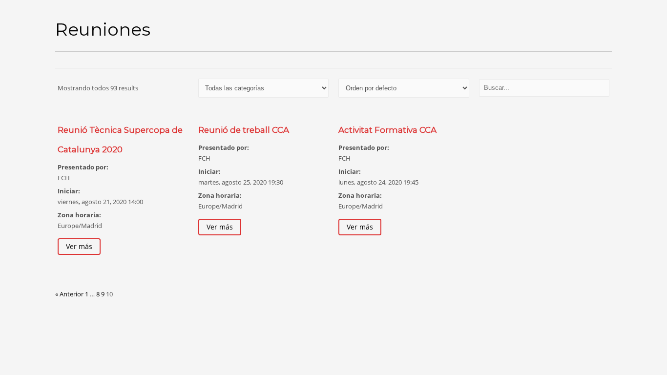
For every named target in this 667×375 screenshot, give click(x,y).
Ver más (79, 246)
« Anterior (69, 294)
